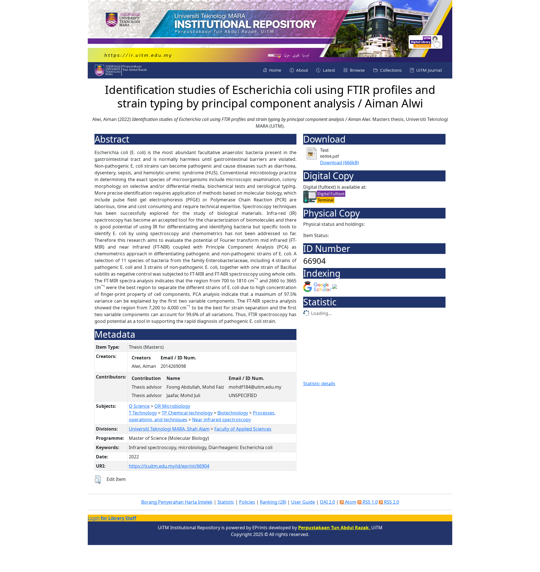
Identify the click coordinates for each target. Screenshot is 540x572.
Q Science (139, 406)
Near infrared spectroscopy (221, 419)
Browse (357, 70)
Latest (328, 70)
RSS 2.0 (391, 502)
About (301, 70)
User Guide (303, 502)
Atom (350, 502)
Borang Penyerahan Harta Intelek (177, 502)
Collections (390, 70)
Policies (247, 502)
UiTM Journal (428, 70)
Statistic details (319, 383)
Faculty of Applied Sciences (242, 429)
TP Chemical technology (187, 413)
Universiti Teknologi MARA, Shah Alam (169, 429)
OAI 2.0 (327, 502)
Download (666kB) (339, 162)
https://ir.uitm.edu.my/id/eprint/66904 (169, 466)
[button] (97, 479)
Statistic (225, 502)
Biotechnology (232, 413)
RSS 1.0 (369, 502)
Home (274, 70)
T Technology (143, 413)
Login (112, 518)
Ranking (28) (273, 502)
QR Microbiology (172, 406)
